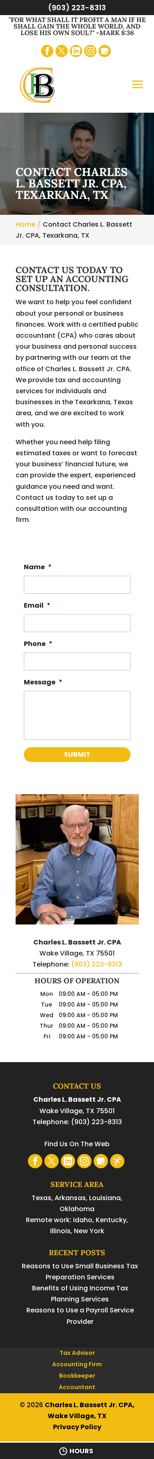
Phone (38, 644)
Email (37, 605)
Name (38, 567)
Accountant (77, 1387)
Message (43, 682)
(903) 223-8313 (77, 7)
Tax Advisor (77, 1353)
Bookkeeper (77, 1376)
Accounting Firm (77, 1364)
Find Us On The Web (77, 1144)
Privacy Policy (77, 1427)
